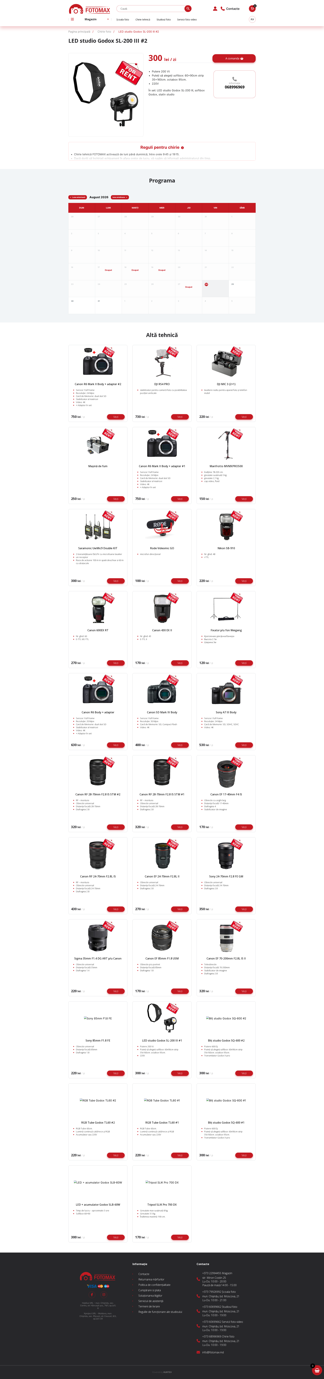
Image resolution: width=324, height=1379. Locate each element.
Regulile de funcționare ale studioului (160, 1311)
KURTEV (162, 1372)
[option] (106, 95)
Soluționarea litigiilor (150, 1295)
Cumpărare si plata (149, 1290)
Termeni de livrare (149, 1306)
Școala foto (122, 19)
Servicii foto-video (187, 19)
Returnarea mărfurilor (151, 1279)
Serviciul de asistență (150, 1301)
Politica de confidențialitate (154, 1284)
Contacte (143, 1274)
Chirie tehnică (143, 19)
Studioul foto (164, 19)
